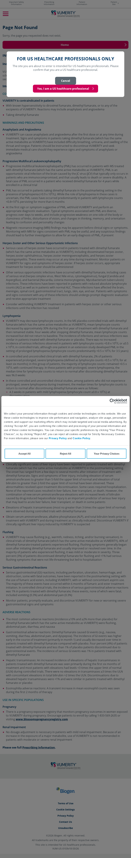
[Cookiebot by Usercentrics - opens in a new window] (112, 401)
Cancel (65, 81)
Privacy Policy (58, 438)
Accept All (24, 453)
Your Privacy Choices (106, 453)
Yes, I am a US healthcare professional (63, 89)
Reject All (65, 453)
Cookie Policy (81, 438)
